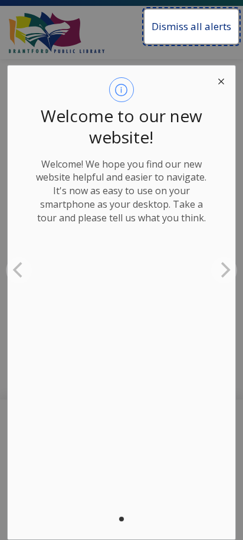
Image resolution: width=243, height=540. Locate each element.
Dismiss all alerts (191, 26)
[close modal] (221, 80)
